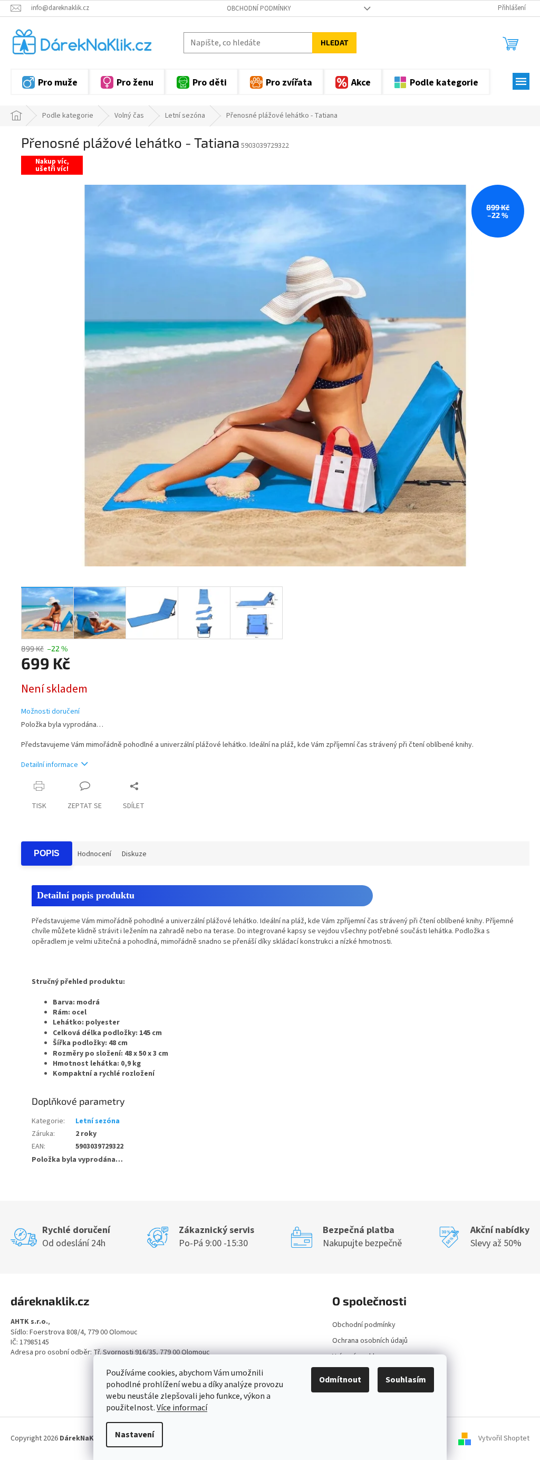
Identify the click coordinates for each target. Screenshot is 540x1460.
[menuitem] (50, 82)
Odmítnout (340, 1380)
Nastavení (134, 1434)
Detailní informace (49, 765)
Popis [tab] (47, 853)
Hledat (334, 42)
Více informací (182, 1408)
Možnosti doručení (50, 712)
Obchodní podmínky (259, 8)
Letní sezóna (97, 1121)
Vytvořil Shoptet (503, 1438)
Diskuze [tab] (134, 854)
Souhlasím (405, 1380)
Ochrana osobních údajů (370, 1340)
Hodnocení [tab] (94, 854)
